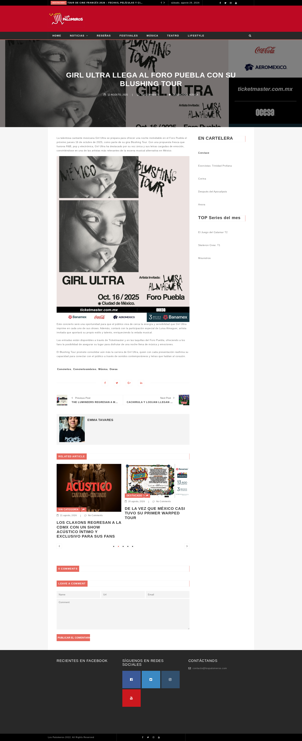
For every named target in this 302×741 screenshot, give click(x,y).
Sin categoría (73, 3)
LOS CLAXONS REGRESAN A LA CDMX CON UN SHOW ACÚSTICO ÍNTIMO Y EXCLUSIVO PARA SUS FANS (122, 3)
